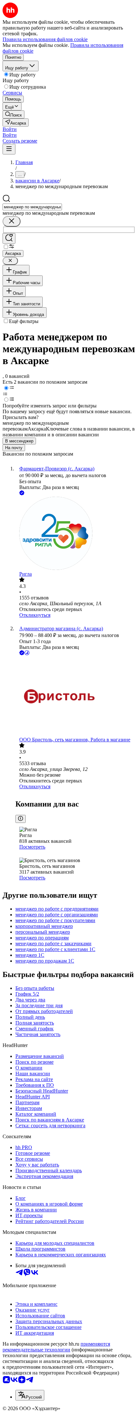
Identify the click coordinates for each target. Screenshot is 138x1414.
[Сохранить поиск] (9, 238)
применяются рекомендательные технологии (56, 1346)
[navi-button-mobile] (9, 149)
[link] (13, 114)
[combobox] (32, 207)
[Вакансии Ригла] (75, 534)
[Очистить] (12, 221)
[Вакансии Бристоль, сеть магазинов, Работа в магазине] (75, 697)
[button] (10, 129)
